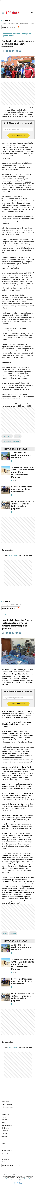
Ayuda (28, 1179)
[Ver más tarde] (2, 50)
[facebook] (10, 51)
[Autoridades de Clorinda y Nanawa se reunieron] (5, 456)
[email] (17, 51)
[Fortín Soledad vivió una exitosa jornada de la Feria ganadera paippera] (5, 504)
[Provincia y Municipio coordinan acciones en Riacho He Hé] (5, 490)
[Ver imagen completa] (32, 58)
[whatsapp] (7, 51)
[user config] (32, 13)
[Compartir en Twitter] (13, 51)
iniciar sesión (13, 555)
